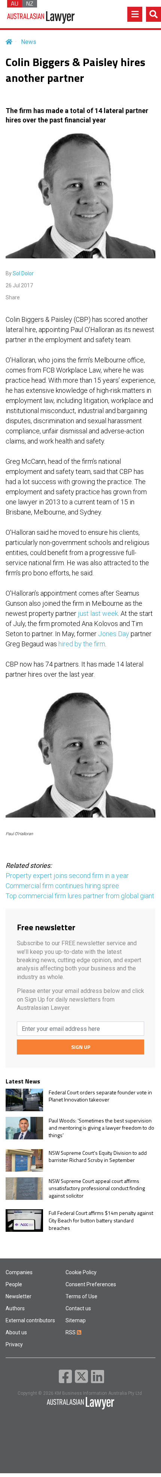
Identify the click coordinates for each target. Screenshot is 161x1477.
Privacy (14, 1344)
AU (14, 4)
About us (16, 1332)
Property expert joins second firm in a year (67, 876)
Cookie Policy (81, 1272)
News (28, 41)
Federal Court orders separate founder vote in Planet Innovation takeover (100, 1096)
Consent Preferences (91, 1284)
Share (13, 297)
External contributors (30, 1320)
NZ (29, 4)
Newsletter (18, 1296)
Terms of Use (81, 1296)
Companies (19, 1272)
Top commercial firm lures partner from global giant (80, 896)
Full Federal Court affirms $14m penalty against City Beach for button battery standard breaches (101, 1220)
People (14, 1284)
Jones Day (113, 634)
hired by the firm (81, 644)
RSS (71, 1332)
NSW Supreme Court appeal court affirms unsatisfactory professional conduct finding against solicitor (97, 1188)
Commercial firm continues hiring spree (62, 886)
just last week (98, 613)
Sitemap (76, 1320)
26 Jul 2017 (19, 285)
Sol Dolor (23, 273)
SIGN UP (80, 1047)
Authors (15, 1308)
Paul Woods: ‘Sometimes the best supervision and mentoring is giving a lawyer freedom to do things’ (101, 1128)
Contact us (78, 1308)
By (20, 273)
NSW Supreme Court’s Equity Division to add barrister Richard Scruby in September (98, 1156)
